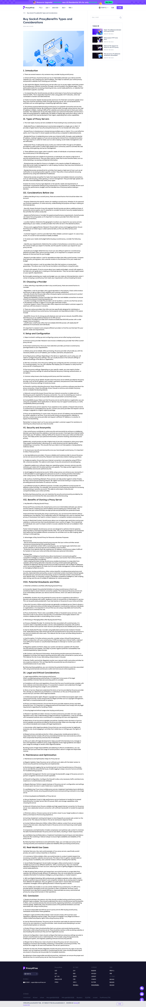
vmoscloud (26, 997)
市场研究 (93, 979)
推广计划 (57, 976)
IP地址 (56, 982)
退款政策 (112, 985)
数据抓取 (93, 970)
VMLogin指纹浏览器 (68, 997)
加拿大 (75, 982)
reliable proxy (61, 340)
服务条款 (112, 979)
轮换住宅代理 (58, 979)
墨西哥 (75, 976)
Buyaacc (79, 997)
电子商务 (93, 982)
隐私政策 (76, 1003)
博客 (111, 973)
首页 (56, 970)
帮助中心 (112, 970)
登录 (112, 7)
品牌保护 (93, 976)
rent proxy (35, 151)
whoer (42, 997)
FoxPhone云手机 (105, 997)
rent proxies (34, 485)
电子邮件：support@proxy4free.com (35, 982)
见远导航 (87, 997)
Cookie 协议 (26, 1005)
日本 (74, 970)
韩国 (74, 973)
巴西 (74, 979)
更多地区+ (75, 985)
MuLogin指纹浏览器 (53, 997)
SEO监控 (93, 973)
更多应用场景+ (95, 985)
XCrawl (35, 997)
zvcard (95, 997)
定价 (56, 973)
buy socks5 (68, 123)
